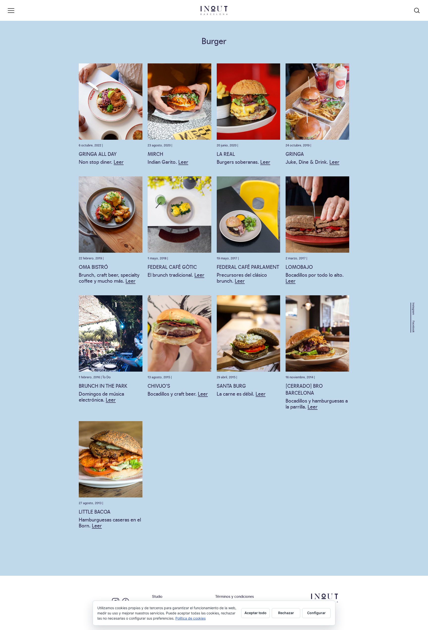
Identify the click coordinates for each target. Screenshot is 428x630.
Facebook (414, 326)
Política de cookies (190, 618)
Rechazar (286, 613)
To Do (106, 377)
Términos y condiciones (234, 596)
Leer (119, 161)
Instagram (414, 308)
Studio (157, 596)
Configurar (316, 613)
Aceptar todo (255, 613)
